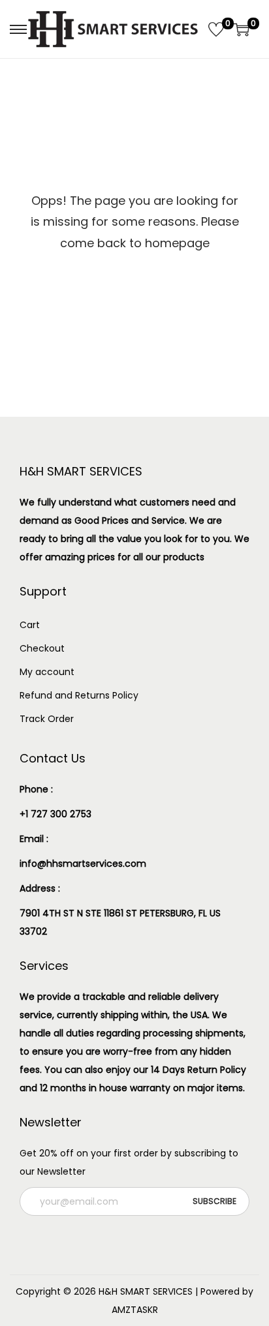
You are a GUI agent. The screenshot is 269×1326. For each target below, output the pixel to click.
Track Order (47, 718)
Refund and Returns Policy (79, 695)
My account (47, 671)
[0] (216, 29)
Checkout (42, 648)
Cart (30, 624)
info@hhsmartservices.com (83, 863)
